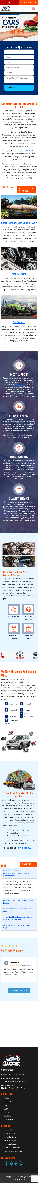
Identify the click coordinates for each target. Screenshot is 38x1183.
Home (6, 1098)
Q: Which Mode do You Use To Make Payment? (17, 926)
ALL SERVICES (23, 189)
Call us (9, 2)
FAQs (6, 1105)
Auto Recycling (19, 273)
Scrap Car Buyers (11, 1137)
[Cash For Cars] (19, 207)
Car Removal (19, 322)
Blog (6, 1109)
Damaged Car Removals (13, 1151)
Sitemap (7, 1116)
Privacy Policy (9, 1119)
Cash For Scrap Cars (12, 1148)
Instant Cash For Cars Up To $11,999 (19, 222)
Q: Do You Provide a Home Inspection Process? (18, 901)
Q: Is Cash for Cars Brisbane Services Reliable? (17, 910)
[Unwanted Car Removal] (19, 306)
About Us (8, 1101)
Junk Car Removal (11, 1144)
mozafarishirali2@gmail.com (13, 1074)
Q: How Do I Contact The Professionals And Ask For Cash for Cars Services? (17, 873)
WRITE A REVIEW (20, 990)
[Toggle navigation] (34, 8)
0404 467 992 (29, 151)
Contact (7, 1112)
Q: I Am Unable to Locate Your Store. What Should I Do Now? (17, 918)
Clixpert (23, 1179)
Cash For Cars (9, 1133)
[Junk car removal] (19, 258)
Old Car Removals (11, 1140)
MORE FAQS (27, 864)
